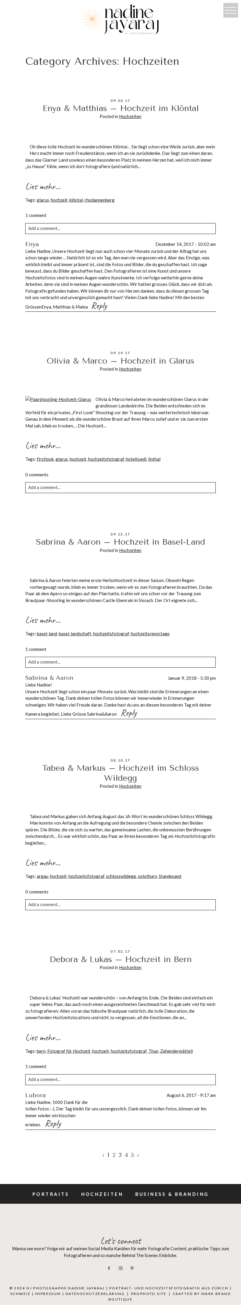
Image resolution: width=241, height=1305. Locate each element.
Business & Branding (172, 1194)
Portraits (50, 1194)
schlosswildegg (121, 876)
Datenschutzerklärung (95, 1293)
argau (42, 876)
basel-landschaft (75, 633)
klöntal (76, 200)
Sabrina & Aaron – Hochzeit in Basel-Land (120, 542)
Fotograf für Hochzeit (69, 1051)
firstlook (45, 459)
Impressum (48, 1293)
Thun (153, 1051)
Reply (99, 305)
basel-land (47, 633)
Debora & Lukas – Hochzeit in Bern (120, 959)
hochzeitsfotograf (106, 459)
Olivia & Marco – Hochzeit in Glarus (120, 361)
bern (41, 1051)
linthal (154, 459)
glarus (43, 200)
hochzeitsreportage (150, 633)
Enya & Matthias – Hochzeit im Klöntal (121, 108)
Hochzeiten (130, 116)
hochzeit (59, 200)
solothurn (147, 876)
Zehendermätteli (176, 1051)
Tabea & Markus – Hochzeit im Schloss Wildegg (120, 773)
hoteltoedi (136, 459)
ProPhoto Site (149, 1293)
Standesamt (170, 876)
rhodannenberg (100, 200)
